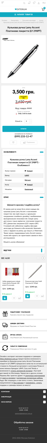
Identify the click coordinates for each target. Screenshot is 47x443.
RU (44, 3)
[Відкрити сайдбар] (2, 2)
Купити (23, 129)
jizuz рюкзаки (18, 383)
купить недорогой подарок (21, 371)
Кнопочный (29, 189)
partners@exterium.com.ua (23, 413)
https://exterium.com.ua (9, 359)
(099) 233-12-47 (24, 136)
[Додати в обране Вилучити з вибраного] (13, 142)
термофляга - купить (34, 383)
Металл (28, 180)
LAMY (27, 175)
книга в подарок (8, 378)
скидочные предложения (35, 376)
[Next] (43, 258)
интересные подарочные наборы (30, 378)
